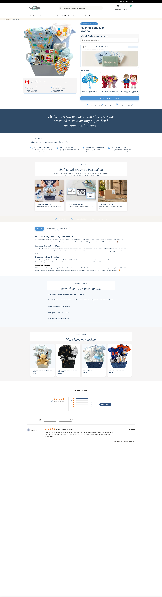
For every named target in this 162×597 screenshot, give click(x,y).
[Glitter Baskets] (38, 8)
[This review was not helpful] (133, 441)
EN (131, 1)
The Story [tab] (39, 228)
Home (3, 19)
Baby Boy (7, 19)
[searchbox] (33, 420)
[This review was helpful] (130, 441)
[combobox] (81, 8)
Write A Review (105, 404)
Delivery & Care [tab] (63, 228)
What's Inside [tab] (51, 228)
